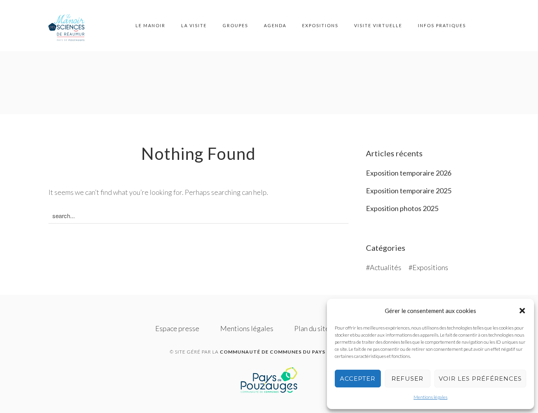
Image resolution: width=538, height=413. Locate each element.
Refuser (407, 378)
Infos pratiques (442, 25)
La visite (194, 25)
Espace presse (177, 328)
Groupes (235, 25)
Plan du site (311, 328)
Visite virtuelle (378, 25)
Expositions (320, 25)
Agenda (275, 25)
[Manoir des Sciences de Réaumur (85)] (70, 25)
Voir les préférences (480, 378)
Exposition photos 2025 (402, 208)
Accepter (357, 378)
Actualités (385, 267)
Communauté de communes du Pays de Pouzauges (294, 352)
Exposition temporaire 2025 (408, 190)
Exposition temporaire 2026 (408, 173)
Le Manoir (150, 25)
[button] (522, 311)
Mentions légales (430, 397)
